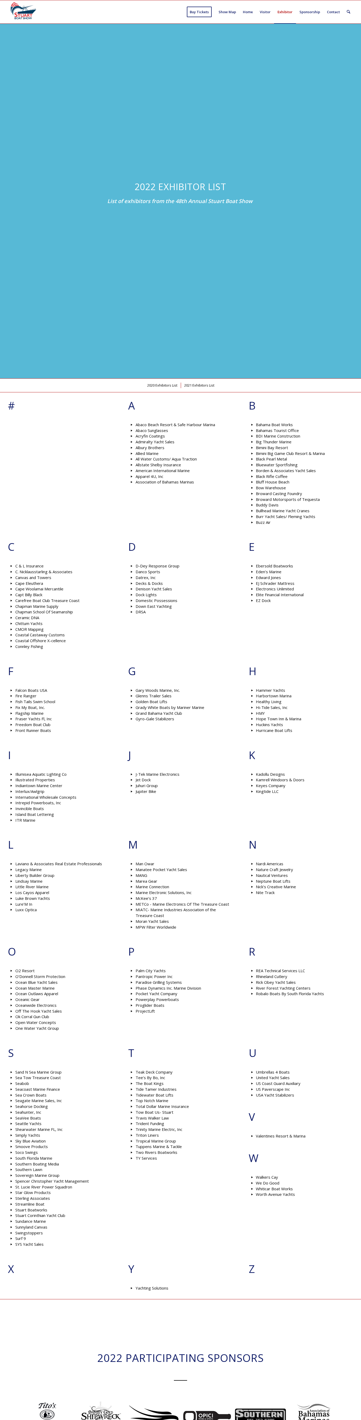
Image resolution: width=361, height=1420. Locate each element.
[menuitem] (199, 11)
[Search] (348, 11)
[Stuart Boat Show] (22, 11)
